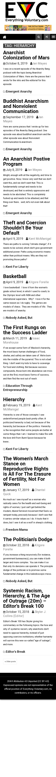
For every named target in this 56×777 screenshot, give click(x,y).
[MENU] (53, 36)
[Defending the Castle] (47, 37)
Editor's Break (15, 651)
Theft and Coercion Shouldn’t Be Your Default (24, 228)
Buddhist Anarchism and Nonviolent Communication (26, 106)
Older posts (11, 661)
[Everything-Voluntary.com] (4, 37)
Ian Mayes (40, 63)
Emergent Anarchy (19, 91)
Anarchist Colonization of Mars (26, 55)
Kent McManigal (40, 238)
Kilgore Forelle (39, 282)
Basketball (14, 276)
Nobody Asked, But (19, 317)
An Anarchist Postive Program (26, 161)
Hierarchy (14, 399)
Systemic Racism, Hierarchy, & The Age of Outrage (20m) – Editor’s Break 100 (26, 598)
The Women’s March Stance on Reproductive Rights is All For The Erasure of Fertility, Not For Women (27, 471)
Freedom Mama (17, 529)
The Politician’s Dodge (27, 539)
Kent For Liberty (17, 266)
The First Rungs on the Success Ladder (25, 330)
